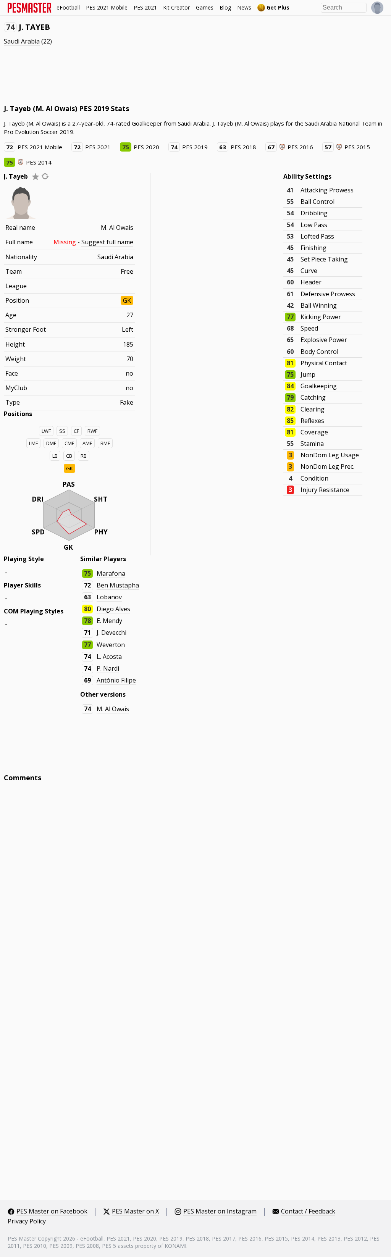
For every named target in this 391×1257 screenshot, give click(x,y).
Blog (225, 7)
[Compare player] (45, 176)
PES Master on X (135, 1211)
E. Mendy (109, 620)
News (244, 7)
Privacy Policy (27, 1221)
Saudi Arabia (22, 41)
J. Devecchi (111, 632)
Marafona (111, 573)
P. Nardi (108, 668)
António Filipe (116, 680)
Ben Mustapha (118, 585)
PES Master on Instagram (220, 1211)
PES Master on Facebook (51, 1211)
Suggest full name (107, 242)
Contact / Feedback (308, 1211)
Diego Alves (113, 609)
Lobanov (109, 597)
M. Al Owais (113, 709)
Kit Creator (176, 7)
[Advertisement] (143, 74)
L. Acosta (109, 656)
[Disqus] (195, 891)
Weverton (111, 645)
